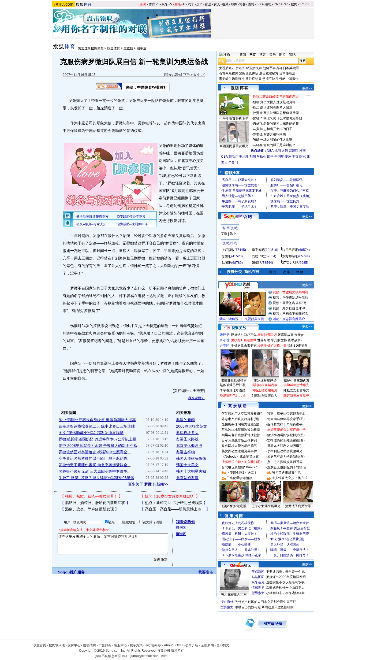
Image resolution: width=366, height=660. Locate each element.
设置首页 (39, 645)
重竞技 (128, 48)
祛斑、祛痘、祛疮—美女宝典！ (91, 496)
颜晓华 (258, 118)
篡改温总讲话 (248, 73)
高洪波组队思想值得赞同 (281, 113)
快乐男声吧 (290, 250)
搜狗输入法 (57, 645)
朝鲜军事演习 (272, 68)
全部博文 (222, 645)
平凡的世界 (279, 340)
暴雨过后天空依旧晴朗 (278, 607)
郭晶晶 (233, 156)
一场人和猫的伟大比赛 (276, 140)
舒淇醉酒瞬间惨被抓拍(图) (286, 435)
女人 (217, 4)
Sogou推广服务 (71, 572)
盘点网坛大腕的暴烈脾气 (239, 446)
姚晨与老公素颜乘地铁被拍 (241, 435)
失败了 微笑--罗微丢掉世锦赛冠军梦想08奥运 (96, 478)
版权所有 (177, 650)
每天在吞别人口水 (234, 594)
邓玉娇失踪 (254, 68)
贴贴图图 (258, 577)
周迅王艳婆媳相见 (264, 390)
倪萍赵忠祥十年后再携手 (284, 424)
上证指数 (228, 250)
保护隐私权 (153, 645)
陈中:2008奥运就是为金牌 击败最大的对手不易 (98, 445)
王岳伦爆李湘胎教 (239, 478)
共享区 (224, 345)
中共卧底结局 (252, 79)
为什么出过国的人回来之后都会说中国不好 (265, 602)
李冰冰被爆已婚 (265, 381)
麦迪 (288, 156)
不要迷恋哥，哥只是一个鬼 (285, 571)
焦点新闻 (258, 571)
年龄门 (233, 162)
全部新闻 (207, 645)
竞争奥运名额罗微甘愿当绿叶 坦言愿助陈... (94, 458)
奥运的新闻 (185, 420)
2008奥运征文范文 (191, 426)
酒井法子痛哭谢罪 (298, 506)
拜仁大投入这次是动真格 (278, 102)
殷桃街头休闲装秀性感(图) (240, 424)
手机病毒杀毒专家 (244, 345)
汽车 (191, 4)
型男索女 (258, 593)
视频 (225, 4)
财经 (177, 4)
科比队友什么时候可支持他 (282, 118)
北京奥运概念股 (189, 445)
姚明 (277, 151)
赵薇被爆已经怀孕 (232, 385)
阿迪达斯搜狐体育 (91, 48)
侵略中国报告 (288, 79)
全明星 (279, 156)
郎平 (270, 156)
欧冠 (302, 156)
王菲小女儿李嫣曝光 (266, 506)
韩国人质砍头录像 (191, 458)
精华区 (181, 527)
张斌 (256, 140)
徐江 (256, 107)
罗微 (224, 234)
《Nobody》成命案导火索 (240, 456)
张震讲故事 (286, 335)
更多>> (307, 88)
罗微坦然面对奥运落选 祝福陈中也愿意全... (94, 452)
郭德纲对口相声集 (244, 335)
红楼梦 (299, 335)
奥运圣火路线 (187, 439)
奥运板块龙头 (187, 433)
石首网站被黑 (228, 73)
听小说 (224, 340)
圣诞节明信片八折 (232, 396)
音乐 (272, 55)
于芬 (295, 156)
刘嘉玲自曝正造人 (264, 396)
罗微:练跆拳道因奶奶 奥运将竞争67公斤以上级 (97, 439)
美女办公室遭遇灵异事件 (239, 451)
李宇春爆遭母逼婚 (232, 390)
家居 (208, 4)
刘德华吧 (258, 256)
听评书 (224, 335)
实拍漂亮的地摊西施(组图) (286, 440)
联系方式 (136, 645)
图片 (282, 55)
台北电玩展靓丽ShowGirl (239, 467)
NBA (270, 151)
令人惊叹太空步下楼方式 (289, 478)
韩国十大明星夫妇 (191, 471)
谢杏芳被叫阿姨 (274, 134)
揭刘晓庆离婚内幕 (264, 385)
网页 (252, 55)
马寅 (256, 129)
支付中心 (74, 645)
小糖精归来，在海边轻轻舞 (285, 593)
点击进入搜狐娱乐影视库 (284, 462)
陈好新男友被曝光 (296, 396)
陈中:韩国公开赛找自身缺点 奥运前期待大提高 (97, 420)
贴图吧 (226, 263)
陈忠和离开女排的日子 (276, 129)
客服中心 (120, 645)
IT (184, 4)
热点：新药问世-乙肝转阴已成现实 (174, 502)
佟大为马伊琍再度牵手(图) (286, 419)
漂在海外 (227, 602)
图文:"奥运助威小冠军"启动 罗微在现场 (91, 433)
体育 (152, 4)
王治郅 (244, 156)
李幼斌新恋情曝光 (296, 385)
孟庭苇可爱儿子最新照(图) (286, 456)
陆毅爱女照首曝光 (296, 390)
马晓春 (258, 145)
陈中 (233, 234)
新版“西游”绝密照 (234, 506)
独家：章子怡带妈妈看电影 (286, 414)
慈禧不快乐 (270, 79)
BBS (259, 4)
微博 (251, 4)
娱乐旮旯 (258, 582)
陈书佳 (258, 134)
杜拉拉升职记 (267, 335)
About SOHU (173, 645)
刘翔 (252, 156)
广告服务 (105, 645)
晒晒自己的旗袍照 (248, 607)
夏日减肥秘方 (268, 73)
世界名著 (263, 340)
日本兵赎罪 (291, 68)
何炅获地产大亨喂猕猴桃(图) (242, 414)
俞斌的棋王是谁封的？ (279, 145)
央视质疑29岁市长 (232, 68)
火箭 (285, 151)
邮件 (234, 4)
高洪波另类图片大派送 (276, 107)
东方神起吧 (290, 256)
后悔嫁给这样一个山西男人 (285, 587)
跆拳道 (141, 48)
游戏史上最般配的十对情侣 (286, 467)
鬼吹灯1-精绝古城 (243, 340)
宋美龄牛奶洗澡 (230, 79)
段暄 (256, 102)
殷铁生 (261, 156)
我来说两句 (173, 75)
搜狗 (294, 4)
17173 (304, 4)
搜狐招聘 (89, 645)
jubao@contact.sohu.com (148, 656)
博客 (242, 4)
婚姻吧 (257, 263)
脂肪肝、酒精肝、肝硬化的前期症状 (95, 502)
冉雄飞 (258, 123)
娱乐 (165, 4)
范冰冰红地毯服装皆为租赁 (241, 430)
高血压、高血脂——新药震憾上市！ (175, 509)
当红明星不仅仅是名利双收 (285, 582)
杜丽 (302, 151)
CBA (224, 156)
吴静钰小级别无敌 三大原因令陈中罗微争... (94, 471)
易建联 (293, 151)
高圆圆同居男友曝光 (233, 146)
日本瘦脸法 (287, 73)
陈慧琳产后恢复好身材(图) (240, 419)
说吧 (268, 4)
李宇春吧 (258, 250)
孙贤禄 (258, 113)
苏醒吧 (226, 256)
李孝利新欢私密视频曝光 (284, 451)
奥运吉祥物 (185, 452)
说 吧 (247, 216)
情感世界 (258, 587)
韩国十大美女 (187, 465)
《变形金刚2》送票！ (241, 472)
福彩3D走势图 (297, 345)
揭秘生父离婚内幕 (296, 381)
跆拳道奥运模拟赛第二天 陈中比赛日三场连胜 (97, 426)
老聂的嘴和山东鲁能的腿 (281, 123)
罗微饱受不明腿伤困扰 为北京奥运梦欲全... (94, 465)
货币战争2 (295, 340)
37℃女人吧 (290, 263)
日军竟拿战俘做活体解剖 (239, 440)
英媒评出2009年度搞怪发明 (286, 577)
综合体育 (113, 48)
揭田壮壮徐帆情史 (234, 381)
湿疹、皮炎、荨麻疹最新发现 (89, 509)
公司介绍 (191, 645)
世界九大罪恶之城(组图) (284, 446)
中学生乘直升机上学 (233, 119)
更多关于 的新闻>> (148, 484)
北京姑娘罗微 (187, 478)
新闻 (143, 4)
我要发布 (205, 572)
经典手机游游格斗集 (271, 345)
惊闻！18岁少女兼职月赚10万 (170, 496)
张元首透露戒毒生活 (286, 472)
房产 (199, 4)
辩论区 (181, 534)
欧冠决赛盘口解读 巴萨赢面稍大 (276, 97)
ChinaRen (281, 4)
